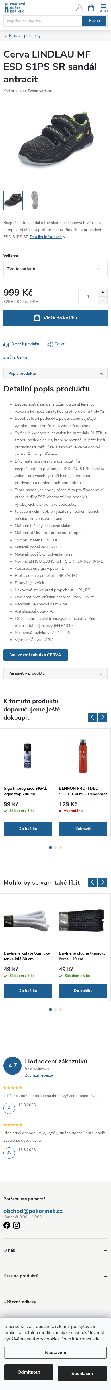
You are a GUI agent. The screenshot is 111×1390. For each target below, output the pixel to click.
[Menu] (103, 7)
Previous (92, 717)
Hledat (94, 21)
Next (102, 717)
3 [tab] (60, 847)
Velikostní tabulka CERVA (35, 655)
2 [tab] (55, 847)
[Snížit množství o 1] (102, 300)
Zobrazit (83, 828)
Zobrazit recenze (39, 1075)
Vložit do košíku (60, 318)
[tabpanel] (28, 784)
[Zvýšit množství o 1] (102, 292)
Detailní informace (46, 237)
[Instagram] (16, 1226)
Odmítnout (29, 1372)
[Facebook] (6, 1226)
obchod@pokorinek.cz (33, 1211)
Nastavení (55, 1352)
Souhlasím (82, 1373)
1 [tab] (50, 847)
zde (95, 1339)
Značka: (15, 357)
